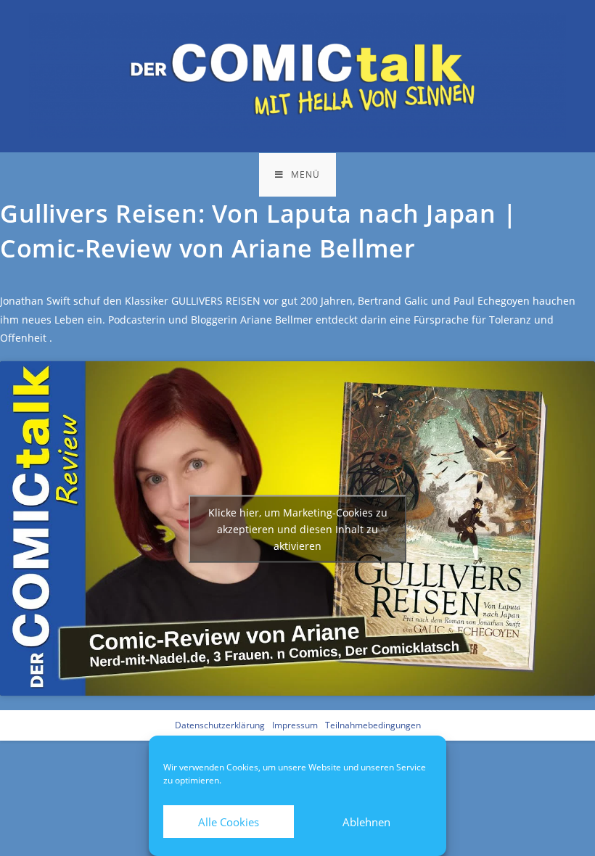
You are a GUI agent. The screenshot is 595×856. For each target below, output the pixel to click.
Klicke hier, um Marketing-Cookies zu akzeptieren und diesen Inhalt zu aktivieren (297, 528)
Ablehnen (366, 822)
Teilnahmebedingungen (373, 725)
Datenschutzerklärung (220, 725)
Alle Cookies (228, 822)
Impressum (295, 725)
